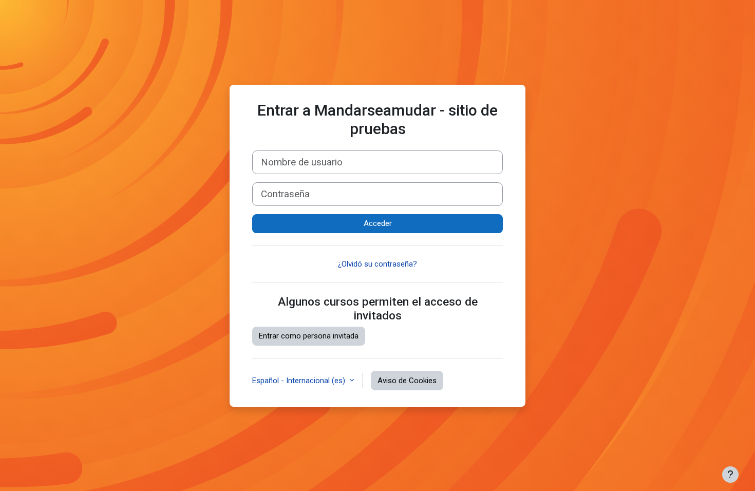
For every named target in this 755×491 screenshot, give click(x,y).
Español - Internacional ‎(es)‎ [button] (299, 380)
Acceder (378, 223)
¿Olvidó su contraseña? (377, 264)
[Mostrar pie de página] (730, 474)
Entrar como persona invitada (308, 336)
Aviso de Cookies (407, 380)
